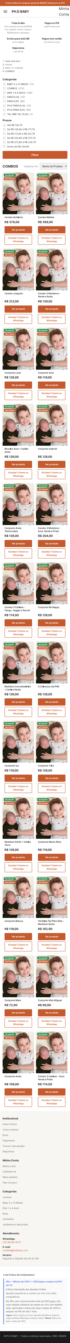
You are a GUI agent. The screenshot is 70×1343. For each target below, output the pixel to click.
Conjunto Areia (13, 1076)
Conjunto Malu (13, 1000)
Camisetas (8, 1219)
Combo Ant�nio (14, 217)
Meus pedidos (10, 1177)
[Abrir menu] (6, 11)
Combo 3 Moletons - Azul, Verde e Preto (49, 529)
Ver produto (18, 229)
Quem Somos (10, 1124)
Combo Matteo (46, 217)
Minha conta (9, 1166)
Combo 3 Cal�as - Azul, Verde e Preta (51, 1078)
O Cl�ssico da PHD (48, 686)
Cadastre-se (9, 1171)
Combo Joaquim (14, 293)
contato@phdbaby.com (15, 1250)
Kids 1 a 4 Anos (11, 1208)
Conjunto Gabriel (47, 448)
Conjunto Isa (12, 765)
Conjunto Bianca (14, 921)
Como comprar (10, 1129)
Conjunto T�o (46, 765)
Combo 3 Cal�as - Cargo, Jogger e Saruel (17, 609)
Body (5, 1213)
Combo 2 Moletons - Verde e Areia (49, 295)
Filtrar (35, 154)
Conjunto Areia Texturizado (13, 529)
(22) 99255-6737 (12, 1242)
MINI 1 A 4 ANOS (13, 68)
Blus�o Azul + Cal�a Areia (16, 450)
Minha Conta (63, 11)
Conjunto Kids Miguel (50, 1000)
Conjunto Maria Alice (49, 841)
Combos (7, 1197)
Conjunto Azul (46, 372)
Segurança (8, 1151)
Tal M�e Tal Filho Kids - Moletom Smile (51, 922)
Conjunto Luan (13, 372)
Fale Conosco (10, 1182)
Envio (5, 1135)
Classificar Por (32, 166)
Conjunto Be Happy (48, 607)
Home (8, 64)
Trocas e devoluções (14, 1146)
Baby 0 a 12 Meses (13, 1202)
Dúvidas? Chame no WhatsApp (18, 240)
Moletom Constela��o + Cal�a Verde (18, 688)
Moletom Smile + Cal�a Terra (18, 843)
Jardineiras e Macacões (15, 1224)
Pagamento (9, 1140)
